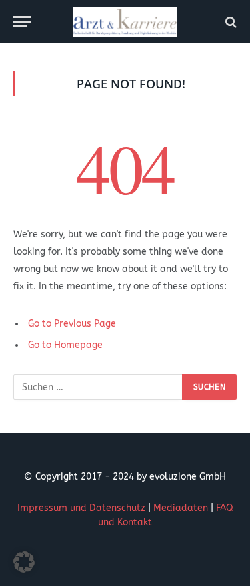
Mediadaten (180, 508)
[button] (24, 562)
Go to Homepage (65, 345)
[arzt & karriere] (125, 21)
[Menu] (22, 22)
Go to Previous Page (72, 323)
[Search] (230, 22)
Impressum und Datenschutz (81, 508)
